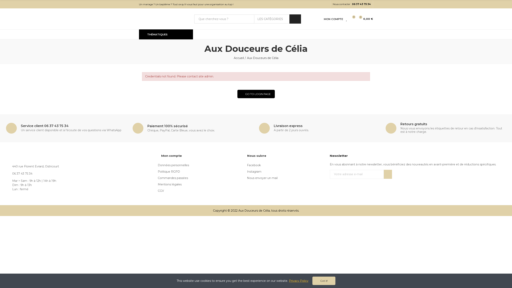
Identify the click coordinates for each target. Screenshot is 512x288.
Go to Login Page (258, 94)
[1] (388, 174)
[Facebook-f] (320, 4)
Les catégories (270, 19)
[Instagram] (326, 4)
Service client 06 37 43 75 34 (45, 126)
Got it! (324, 280)
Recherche (295, 19)
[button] (352, 4)
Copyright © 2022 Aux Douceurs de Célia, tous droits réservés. (256, 210)
